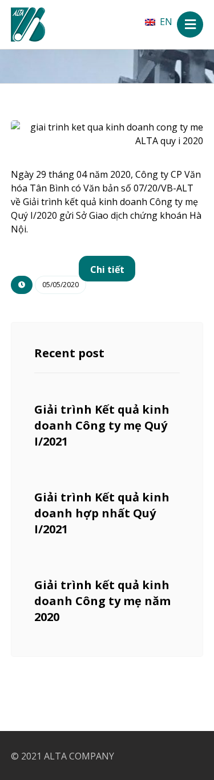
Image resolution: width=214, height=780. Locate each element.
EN (166, 21)
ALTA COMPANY (79, 756)
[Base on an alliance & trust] (28, 24)
